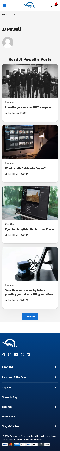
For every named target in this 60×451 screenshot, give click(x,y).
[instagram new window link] (9, 355)
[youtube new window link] (16, 355)
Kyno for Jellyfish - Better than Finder (29, 229)
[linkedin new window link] (28, 355)
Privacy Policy (16, 439)
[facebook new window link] (3, 355)
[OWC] (30, 8)
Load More (30, 316)
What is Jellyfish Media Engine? (25, 168)
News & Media (9, 416)
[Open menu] (4, 5)
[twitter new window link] (22, 355)
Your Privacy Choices (33, 439)
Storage (9, 102)
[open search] (50, 5)
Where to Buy (9, 397)
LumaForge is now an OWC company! (28, 107)
